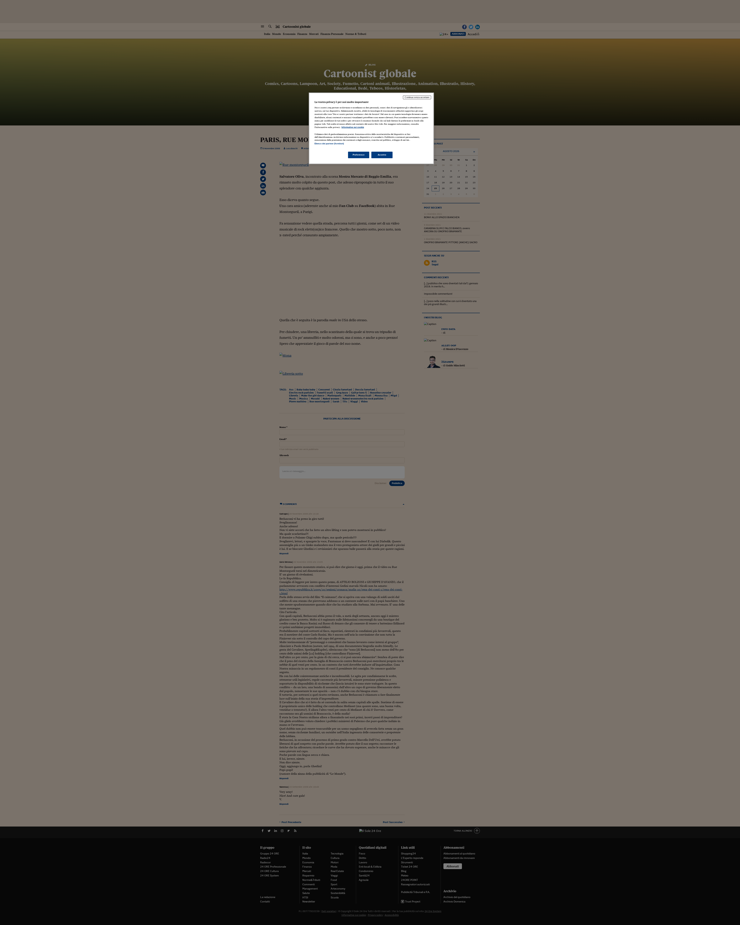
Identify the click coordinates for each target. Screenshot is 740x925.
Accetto (382, 155)
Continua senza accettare (417, 97)
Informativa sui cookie (352, 127)
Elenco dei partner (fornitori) (329, 143)
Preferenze (359, 155)
